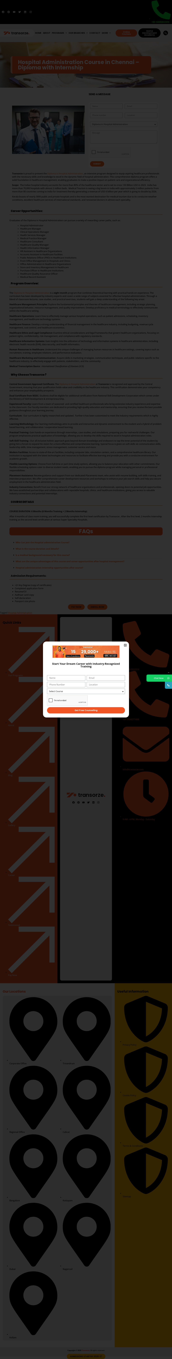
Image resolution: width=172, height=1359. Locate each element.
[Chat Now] (168, 678)
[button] (125, 645)
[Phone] (168, 685)
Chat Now (159, 678)
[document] (86, 679)
